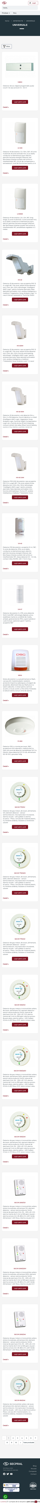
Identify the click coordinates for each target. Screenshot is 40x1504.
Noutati (34, 1469)
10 (16, 1442)
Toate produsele (28, 1442)
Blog (35, 1466)
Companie (33, 1471)
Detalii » (6, 107)
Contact (34, 1474)
